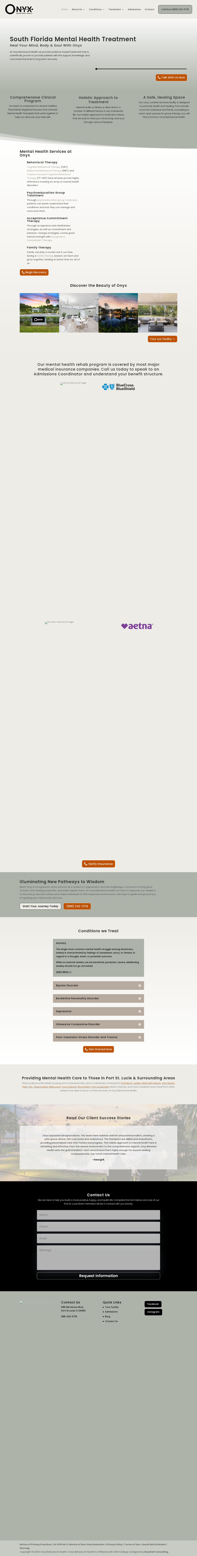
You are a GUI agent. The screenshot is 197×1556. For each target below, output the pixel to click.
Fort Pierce (126, 1083)
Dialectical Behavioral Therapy (44, 170)
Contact (149, 9)
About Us (77, 9)
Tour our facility (161, 339)
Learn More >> (64, 971)
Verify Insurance (100, 864)
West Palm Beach (151, 1083)
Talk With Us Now (173, 77)
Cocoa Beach (69, 1086)
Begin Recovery (35, 272)
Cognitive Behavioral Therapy (43, 166)
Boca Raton (84, 1086)
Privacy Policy (114, 1544)
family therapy (45, 255)
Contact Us (111, 1321)
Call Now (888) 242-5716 (175, 9)
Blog (107, 1316)
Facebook (153, 1304)
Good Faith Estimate (154, 1544)
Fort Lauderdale (100, 1086)
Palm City (27, 1086)
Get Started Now (100, 1049)
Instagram (153, 1311)
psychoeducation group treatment (57, 200)
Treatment (115, 9)
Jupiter (137, 1083)
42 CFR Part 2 (60, 1544)
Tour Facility (112, 1307)
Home (64, 9)
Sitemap (25, 1548)
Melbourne (54, 1086)
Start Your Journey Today (40, 906)
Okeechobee (41, 1086)
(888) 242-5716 (77, 906)
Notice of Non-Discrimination (87, 1544)
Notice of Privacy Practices (36, 1544)
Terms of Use (132, 1544)
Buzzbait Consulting (156, 1551)
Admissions (134, 9)
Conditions (95, 9)
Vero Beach (168, 1083)
